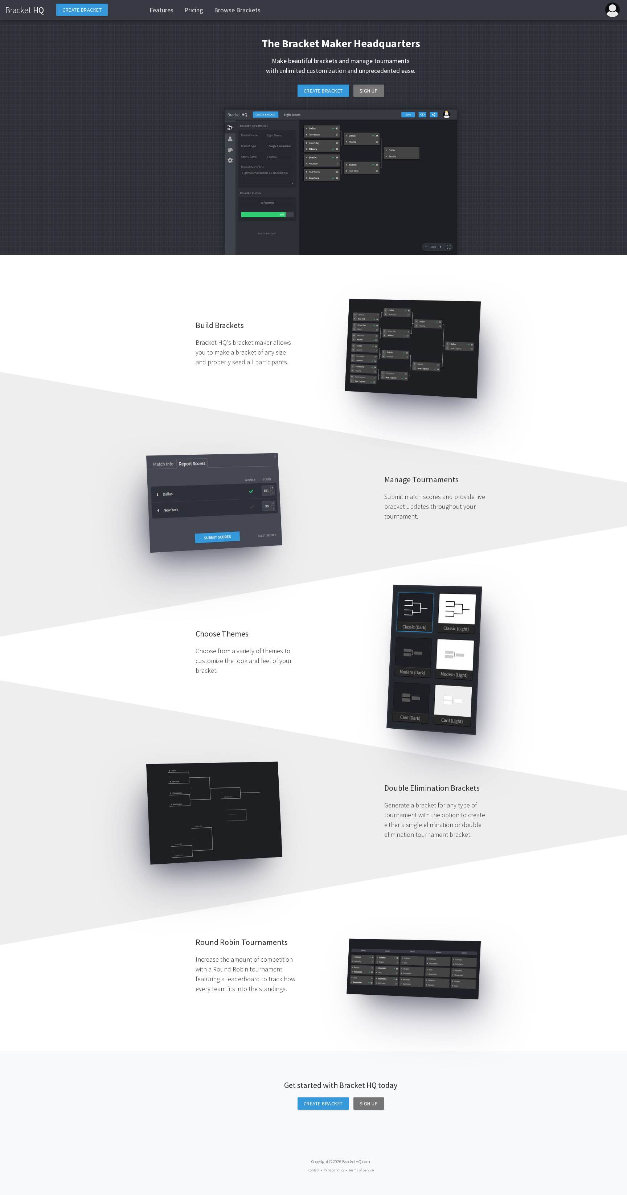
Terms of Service (361, 1170)
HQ (24, 10)
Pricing (193, 10)
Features (161, 10)
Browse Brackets (237, 10)
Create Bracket (323, 90)
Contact (313, 1170)
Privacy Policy (334, 1170)
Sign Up (369, 90)
